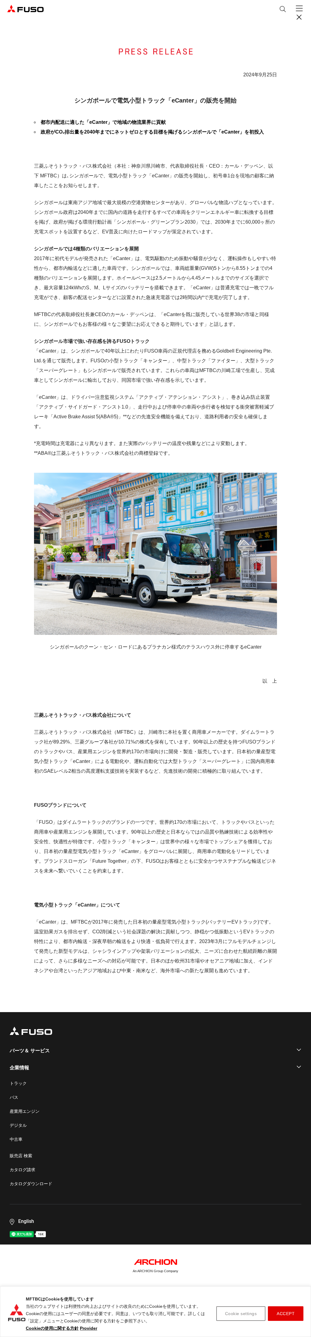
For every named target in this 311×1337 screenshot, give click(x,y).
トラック (18, 1083)
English (26, 1221)
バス (14, 1097)
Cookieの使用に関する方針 (52, 1328)
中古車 (16, 1139)
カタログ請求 (22, 1170)
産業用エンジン (24, 1111)
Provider (88, 1328)
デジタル (18, 1125)
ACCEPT (286, 1313)
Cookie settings (241, 1313)
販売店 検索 (21, 1156)
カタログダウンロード (31, 1184)
